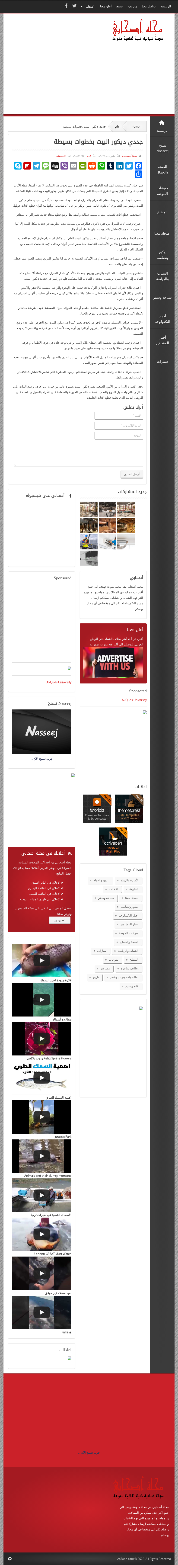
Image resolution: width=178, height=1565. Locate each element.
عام (117, 126)
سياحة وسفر (106, 898)
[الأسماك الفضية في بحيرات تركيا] (41, 1195)
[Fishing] (41, 1312)
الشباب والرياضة (128, 951)
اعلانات (113, 889)
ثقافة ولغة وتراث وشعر (124, 977)
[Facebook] (65, 6)
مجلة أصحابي (129, 156)
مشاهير (105, 968)
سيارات (102, 951)
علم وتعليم (132, 986)
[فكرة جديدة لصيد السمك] (41, 961)
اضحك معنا (132, 898)
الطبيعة (134, 889)
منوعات (113, 959)
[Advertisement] (55, 70)
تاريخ (96, 977)
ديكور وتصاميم (130, 906)
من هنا (58, 920)
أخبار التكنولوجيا (129, 915)
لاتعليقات (60, 156)
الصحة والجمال (129, 942)
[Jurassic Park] (41, 1117)
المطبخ (134, 959)
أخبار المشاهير (129, 924)
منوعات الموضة (129, 933)
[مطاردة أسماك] (41, 1000)
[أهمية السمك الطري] (41, 1078)
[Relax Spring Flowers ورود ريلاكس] (41, 1039)
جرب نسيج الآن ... (89, 1452)
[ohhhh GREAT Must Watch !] (41, 1234)
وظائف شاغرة (130, 968)
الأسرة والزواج (130, 880)
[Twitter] (74, 6)
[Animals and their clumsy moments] (41, 1156)
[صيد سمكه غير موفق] (41, 1273)
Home (135, 126)
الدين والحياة (101, 880)
